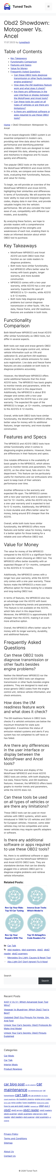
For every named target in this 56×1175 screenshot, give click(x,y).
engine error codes (43, 1099)
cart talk (21, 1095)
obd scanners (29, 949)
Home (7, 125)
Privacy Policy (11, 1134)
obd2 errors (17, 1110)
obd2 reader (31, 1110)
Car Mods (9, 1055)
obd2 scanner (10, 1114)
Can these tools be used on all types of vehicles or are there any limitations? (31, 105)
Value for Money (19, 68)
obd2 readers (46, 1110)
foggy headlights (29, 1103)
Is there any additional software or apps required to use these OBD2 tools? (32, 114)
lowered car (34, 1106)
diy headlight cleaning (25, 1099)
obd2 (40, 949)
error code (7, 1103)
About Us (9, 1151)
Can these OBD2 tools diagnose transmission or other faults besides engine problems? (33, 78)
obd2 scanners (20, 953)
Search (7, 975)
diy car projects (34, 1095)
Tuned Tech (22, 6)
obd (41, 1106)
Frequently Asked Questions (25, 71)
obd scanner (29, 1117)
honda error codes (43, 1103)
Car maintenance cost (35, 1090)
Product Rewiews (13, 1069)
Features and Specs (21, 65)
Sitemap (8, 1143)
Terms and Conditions (15, 1138)
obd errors (38, 1114)
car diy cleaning (30, 1085)
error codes (16, 1102)
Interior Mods (11, 1064)
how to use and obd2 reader (17, 1106)
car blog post (14, 1084)
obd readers (13, 949)
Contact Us (10, 1156)
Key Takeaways (19, 58)
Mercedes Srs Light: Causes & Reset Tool (29, 957)
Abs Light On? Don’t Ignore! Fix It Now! (27, 961)
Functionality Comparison (24, 61)
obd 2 (47, 1106)
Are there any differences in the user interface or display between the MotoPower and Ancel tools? (31, 95)
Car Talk (11, 945)
